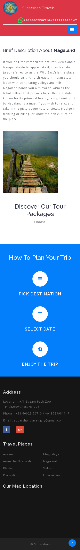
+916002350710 (37, 20)
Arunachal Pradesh (17, 461)
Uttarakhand (52, 475)
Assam (8, 454)
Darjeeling (10, 475)
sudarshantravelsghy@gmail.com (39, 420)
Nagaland (50, 461)
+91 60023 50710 (29, 413)
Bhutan (8, 468)
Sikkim (47, 468)
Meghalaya (51, 454)
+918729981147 (63, 20)
